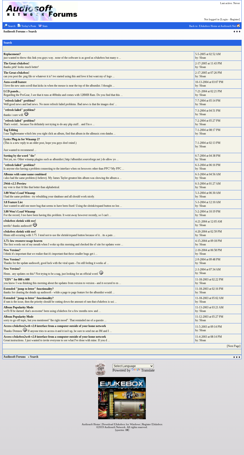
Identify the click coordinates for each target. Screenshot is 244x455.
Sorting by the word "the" (20, 155)
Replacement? (12, 54)
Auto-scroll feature (15, 82)
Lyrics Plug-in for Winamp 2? (22, 139)
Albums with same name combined (25, 174)
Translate (148, 370)
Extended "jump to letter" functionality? (29, 288)
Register (234, 19)
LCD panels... (12, 91)
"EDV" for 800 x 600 (17, 279)
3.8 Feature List (13, 202)
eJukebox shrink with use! (20, 220)
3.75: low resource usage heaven (23, 241)
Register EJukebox (152, 424)
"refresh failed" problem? (19, 100)
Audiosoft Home (91, 424)
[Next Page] (233, 346)
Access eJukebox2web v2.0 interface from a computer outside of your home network (55, 326)
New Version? (12, 250)
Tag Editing (11, 130)
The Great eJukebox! (16, 63)
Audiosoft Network (115, 427)
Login (224, 19)
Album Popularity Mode (18, 307)
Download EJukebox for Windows (121, 424)
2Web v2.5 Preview (15, 183)
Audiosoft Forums (14, 31)
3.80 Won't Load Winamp (19, 193)
